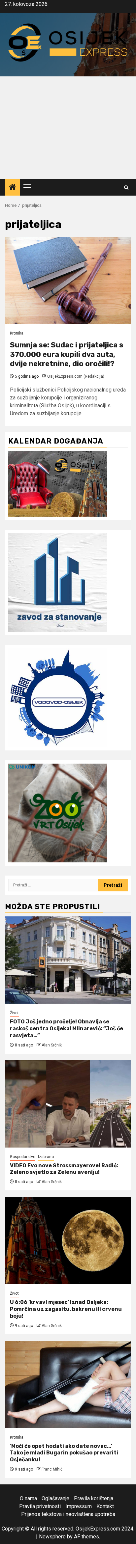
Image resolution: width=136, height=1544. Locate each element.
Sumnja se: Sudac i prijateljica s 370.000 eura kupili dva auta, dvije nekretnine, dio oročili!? (66, 354)
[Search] (126, 187)
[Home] (12, 187)
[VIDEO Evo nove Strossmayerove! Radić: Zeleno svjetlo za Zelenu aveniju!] (68, 1104)
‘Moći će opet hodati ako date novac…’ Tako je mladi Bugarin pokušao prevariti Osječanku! (64, 1453)
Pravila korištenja (93, 1498)
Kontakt (105, 1506)
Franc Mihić (52, 1469)
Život (14, 1013)
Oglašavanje (55, 1498)
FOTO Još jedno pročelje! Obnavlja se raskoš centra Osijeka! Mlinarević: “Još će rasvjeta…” (66, 1028)
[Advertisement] (68, 128)
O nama (28, 1498)
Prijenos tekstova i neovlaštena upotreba (68, 1514)
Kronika (16, 333)
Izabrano (46, 1156)
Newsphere (52, 1536)
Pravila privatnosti (40, 1506)
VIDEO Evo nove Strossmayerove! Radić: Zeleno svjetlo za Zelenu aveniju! (64, 1169)
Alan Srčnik (52, 1045)
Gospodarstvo (22, 1156)
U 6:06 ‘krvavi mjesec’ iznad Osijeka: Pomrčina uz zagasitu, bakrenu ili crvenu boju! (66, 1309)
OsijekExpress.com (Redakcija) (75, 376)
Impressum (78, 1506)
